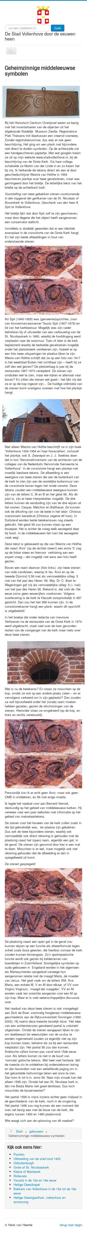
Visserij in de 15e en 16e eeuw (35, 1180)
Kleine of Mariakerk (27, 1171)
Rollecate (20, 1176)
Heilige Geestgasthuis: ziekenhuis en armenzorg (39, 1199)
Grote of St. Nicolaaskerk (31, 1167)
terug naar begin (71, 1224)
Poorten (19, 1154)
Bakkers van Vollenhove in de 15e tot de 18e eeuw (45, 1191)
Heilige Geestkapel (27, 1184)
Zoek (57, 28)
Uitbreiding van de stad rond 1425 (37, 1158)
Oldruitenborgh (24, 1163)
